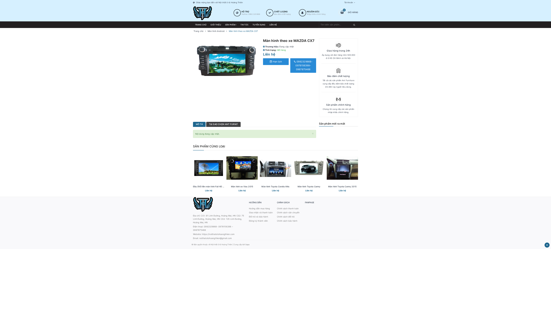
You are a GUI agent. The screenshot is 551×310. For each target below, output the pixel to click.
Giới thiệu (215, 25)
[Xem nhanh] (212, 191)
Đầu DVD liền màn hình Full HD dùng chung (213, 186)
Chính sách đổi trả (286, 216)
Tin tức (244, 25)
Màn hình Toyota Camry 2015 (342, 186)
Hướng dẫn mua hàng (259, 208)
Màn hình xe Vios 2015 (242, 186)
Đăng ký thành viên (258, 221)
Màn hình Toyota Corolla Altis (275, 186)
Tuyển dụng (259, 25)
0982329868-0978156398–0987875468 (303, 65)
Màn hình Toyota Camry (309, 186)
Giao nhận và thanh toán (261, 212)
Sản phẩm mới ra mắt (332, 123)
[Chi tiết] (205, 191)
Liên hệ (273, 25)
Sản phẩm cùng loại (209, 146)
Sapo (247, 244)
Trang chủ (200, 25)
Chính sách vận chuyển (288, 212)
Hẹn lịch (277, 61)
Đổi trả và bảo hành (258, 216)
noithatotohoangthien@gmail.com (215, 238)
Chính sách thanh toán (288, 208)
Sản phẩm (230, 25)
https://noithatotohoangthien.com (218, 234)
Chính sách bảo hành (287, 221)
